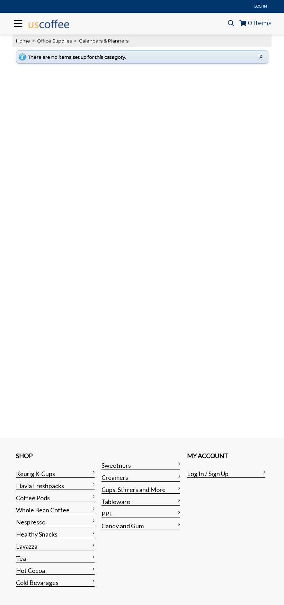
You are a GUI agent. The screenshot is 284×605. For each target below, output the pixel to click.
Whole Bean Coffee (43, 510)
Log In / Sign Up (208, 473)
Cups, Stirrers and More (133, 489)
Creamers (114, 477)
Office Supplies (54, 41)
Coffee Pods (33, 498)
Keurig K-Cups (35, 473)
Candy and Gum (122, 526)
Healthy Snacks (36, 534)
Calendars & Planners (103, 41)
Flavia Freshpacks (40, 486)
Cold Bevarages (37, 582)
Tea (21, 558)
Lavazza (26, 546)
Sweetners (116, 465)
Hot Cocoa (30, 570)
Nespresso (30, 522)
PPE (107, 514)
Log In (260, 6)
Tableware (115, 501)
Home (23, 41)
